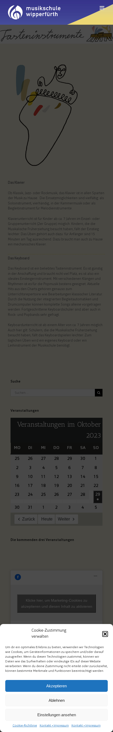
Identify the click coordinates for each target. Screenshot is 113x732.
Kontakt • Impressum (54, 725)
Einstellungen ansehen (56, 715)
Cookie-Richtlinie (25, 725)
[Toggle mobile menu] (102, 8)
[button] (105, 634)
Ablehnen (57, 700)
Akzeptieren (56, 686)
